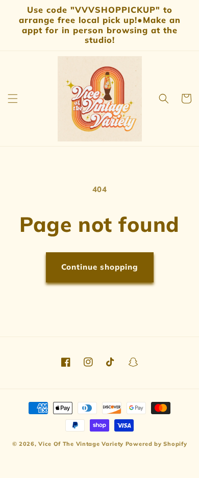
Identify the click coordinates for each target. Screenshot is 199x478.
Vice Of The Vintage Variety (80, 443)
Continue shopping (99, 267)
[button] (13, 98)
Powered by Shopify (156, 443)
